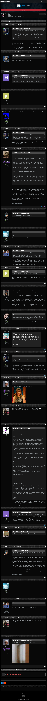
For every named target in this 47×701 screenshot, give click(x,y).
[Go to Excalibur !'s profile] (6, 234)
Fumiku (6, 328)
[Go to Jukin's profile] (6, 514)
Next (18, 21)
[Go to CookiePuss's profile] (6, 384)
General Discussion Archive (19, 16)
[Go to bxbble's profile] (6, 411)
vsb (6, 108)
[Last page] (21, 21)
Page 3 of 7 (24, 21)
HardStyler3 (6, 71)
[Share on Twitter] (1, 683)
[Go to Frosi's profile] (6, 154)
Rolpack (6, 286)
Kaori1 (6, 90)
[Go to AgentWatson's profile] (6, 253)
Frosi (6, 148)
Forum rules (23, 10)
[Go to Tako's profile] (6, 59)
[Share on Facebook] (3, 683)
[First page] (1, 21)
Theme (23, 693)
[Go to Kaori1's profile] (6, 96)
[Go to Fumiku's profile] (6, 336)
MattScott (26, 28)
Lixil (6, 309)
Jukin (6, 508)
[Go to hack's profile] (6, 534)
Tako (6, 51)
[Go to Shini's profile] (6, 215)
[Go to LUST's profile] (3, 15)
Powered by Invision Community (23, 699)
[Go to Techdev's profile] (6, 430)
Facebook (23, 696)
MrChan (6, 24)
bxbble (6, 405)
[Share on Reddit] (5, 683)
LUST (7, 16)
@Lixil (40, 408)
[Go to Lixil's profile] (6, 316)
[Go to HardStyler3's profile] (6, 77)
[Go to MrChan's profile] (6, 31)
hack (25, 75)
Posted (15, 24)
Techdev (6, 424)
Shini (6, 209)
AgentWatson (6, 246)
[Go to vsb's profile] (6, 116)
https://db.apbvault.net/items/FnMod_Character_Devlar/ (22, 569)
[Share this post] (45, 24)
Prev (4, 21)
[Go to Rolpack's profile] (6, 293)
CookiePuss (26, 55)
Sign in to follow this (5, 13)
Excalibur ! (6, 227)
